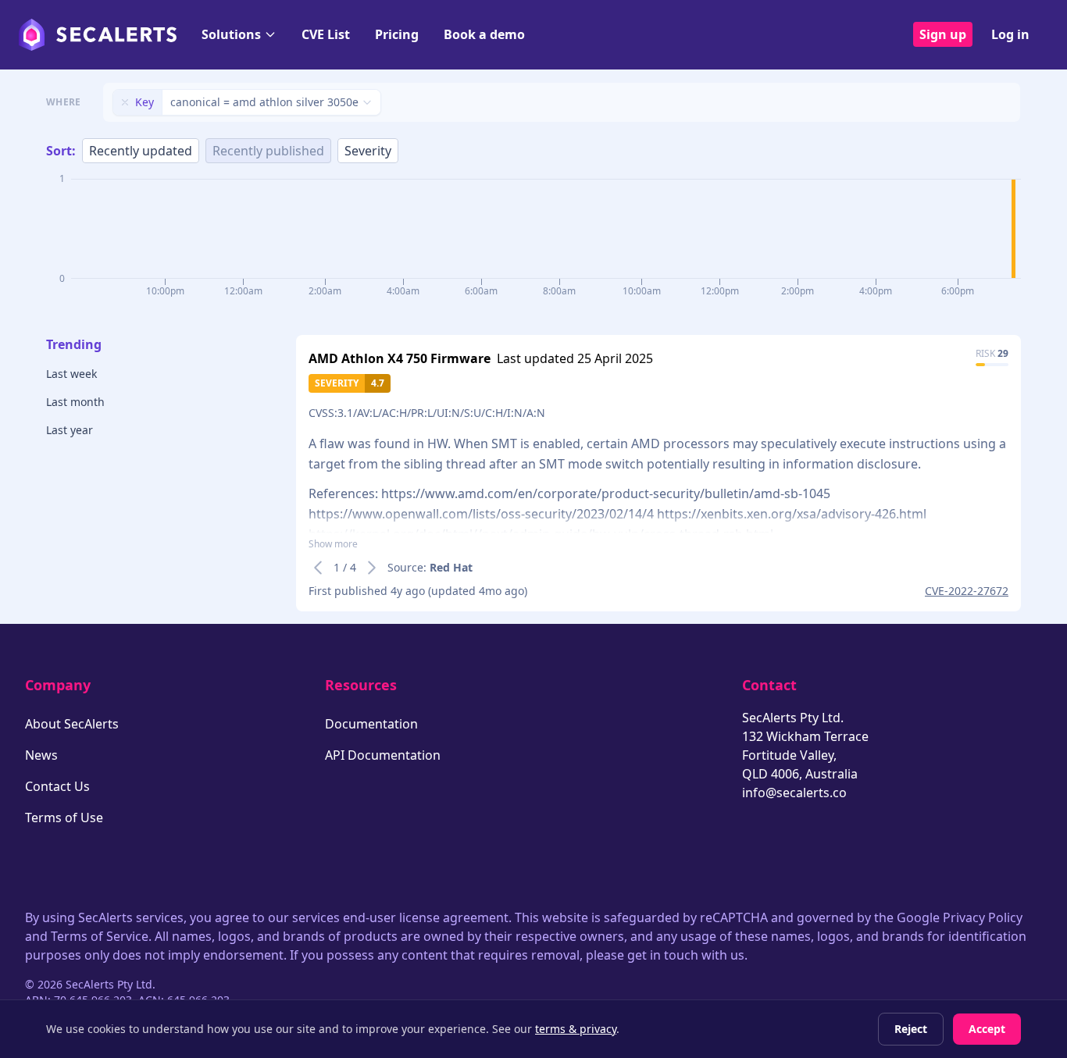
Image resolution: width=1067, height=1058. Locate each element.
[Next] (371, 567)
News (41, 755)
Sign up (942, 34)
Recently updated (140, 150)
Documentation (371, 723)
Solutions (231, 34)
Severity (367, 150)
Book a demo (484, 34)
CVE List (326, 34)
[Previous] (318, 567)
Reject (910, 1028)
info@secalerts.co (794, 792)
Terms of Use (64, 817)
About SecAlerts (72, 723)
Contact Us (57, 786)
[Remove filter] (125, 102)
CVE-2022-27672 (966, 590)
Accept (987, 1028)
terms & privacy (575, 1028)
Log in (1010, 34)
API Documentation (383, 755)
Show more (333, 544)
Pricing (397, 34)
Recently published (268, 150)
